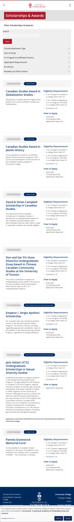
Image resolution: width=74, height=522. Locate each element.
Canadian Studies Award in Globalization (23, 93)
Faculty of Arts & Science (12, 494)
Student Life (7, 502)
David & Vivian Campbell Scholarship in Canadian (21, 205)
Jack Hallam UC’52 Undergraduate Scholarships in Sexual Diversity (20, 368)
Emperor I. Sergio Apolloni (23, 314)
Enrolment (8, 67)
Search (6, 31)
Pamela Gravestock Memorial (18, 441)
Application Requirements (15, 62)
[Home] (37, 5)
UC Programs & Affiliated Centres (19, 57)
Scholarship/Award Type (15, 48)
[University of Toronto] (39, 499)
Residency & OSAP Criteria (15, 71)
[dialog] (37, 514)
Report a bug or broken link (13, 505)
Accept (68, 518)
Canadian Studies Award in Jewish (23, 148)
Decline (58, 518)
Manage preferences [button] (8, 518)
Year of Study (10, 53)
